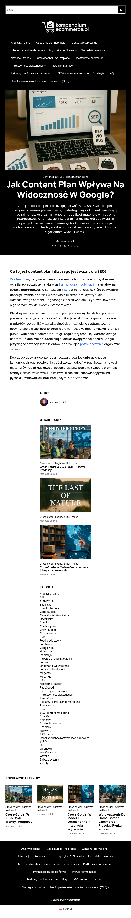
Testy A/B (45, 731)
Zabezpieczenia (49, 759)
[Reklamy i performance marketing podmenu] (52, 73)
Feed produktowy (50, 640)
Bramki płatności (50, 608)
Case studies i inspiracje (54, 615)
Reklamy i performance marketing (60, 702)
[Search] (121, 9)
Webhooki (46, 748)
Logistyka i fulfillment (66, 463)
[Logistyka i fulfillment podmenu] (76, 50)
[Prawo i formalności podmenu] (75, 65)
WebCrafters (73, 899)
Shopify (44, 716)
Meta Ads (45, 676)
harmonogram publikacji (76, 284)
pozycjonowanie (92, 344)
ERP (42, 637)
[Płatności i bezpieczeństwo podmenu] (45, 65)
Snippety (45, 720)
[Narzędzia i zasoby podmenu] (105, 50)
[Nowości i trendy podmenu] (32, 58)
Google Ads (47, 648)
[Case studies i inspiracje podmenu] (67, 42)
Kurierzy (45, 662)
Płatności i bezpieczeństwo (56, 695)
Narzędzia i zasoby (51, 684)
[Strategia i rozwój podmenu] (115, 73)
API (42, 597)
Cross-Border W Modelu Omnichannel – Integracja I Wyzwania (64, 569)
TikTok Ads (46, 734)
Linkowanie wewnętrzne (54, 666)
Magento (45, 673)
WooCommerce (49, 752)
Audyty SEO (47, 601)
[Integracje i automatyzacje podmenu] (44, 50)
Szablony (45, 727)
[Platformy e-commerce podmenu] (105, 58)
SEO (64, 290)
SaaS (43, 709)
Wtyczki (44, 756)
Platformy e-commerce (53, 691)
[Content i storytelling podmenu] (98, 42)
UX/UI (43, 745)
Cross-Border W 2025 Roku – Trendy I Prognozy (62, 468)
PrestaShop (47, 698)
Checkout (46, 622)
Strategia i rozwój (50, 723)
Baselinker (46, 604)
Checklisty (46, 619)
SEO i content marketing (73, 177)
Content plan (50, 177)
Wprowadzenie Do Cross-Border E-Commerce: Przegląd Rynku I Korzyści (112, 822)
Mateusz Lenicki (65, 241)
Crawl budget (48, 630)
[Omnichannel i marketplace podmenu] (71, 58)
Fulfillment (46, 644)
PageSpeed (47, 687)
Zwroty (44, 763)
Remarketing (47, 705)
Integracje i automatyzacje (56, 658)
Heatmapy (46, 651)
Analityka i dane (49, 594)
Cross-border (47, 463)
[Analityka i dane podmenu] (31, 42)
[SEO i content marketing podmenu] (88, 73)
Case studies (48, 612)
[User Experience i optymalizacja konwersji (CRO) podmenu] (71, 81)
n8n (42, 680)
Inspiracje (46, 655)
